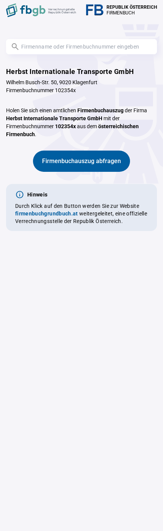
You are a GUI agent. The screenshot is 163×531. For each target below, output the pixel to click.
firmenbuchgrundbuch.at (46, 214)
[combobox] (81, 46)
